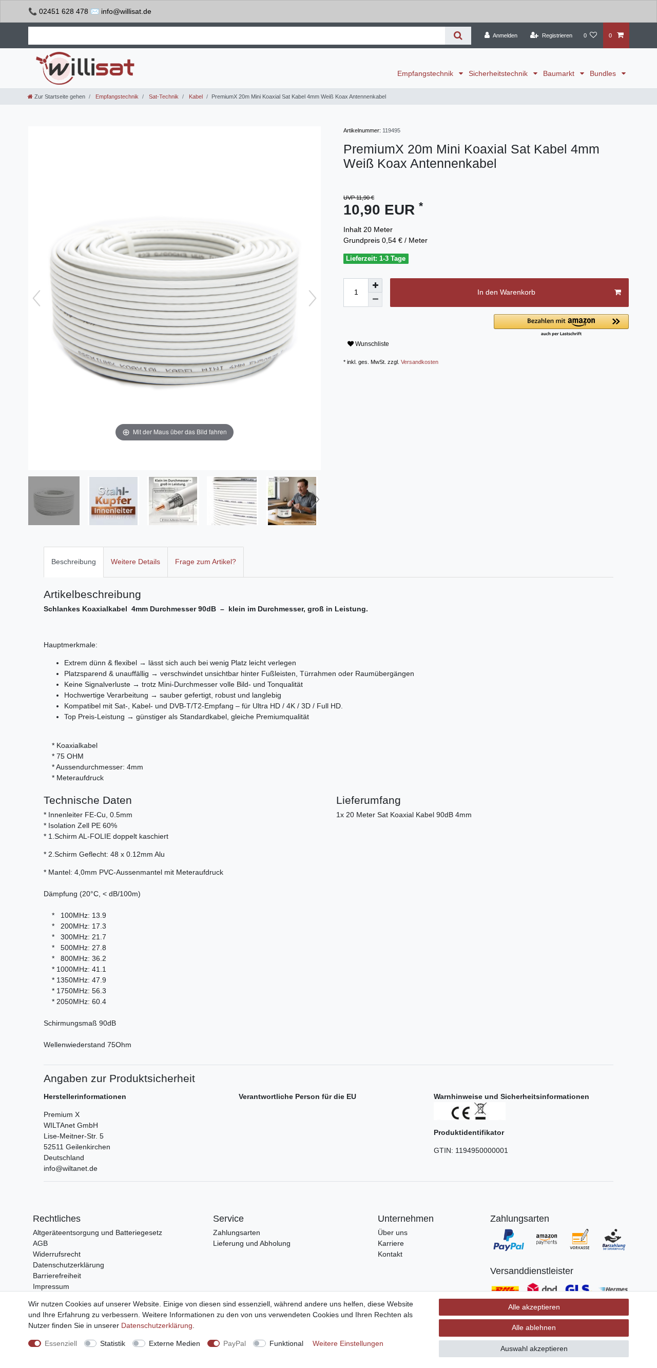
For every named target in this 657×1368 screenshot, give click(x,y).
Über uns (393, 1232)
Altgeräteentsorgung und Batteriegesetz (97, 1232)
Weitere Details (135, 561)
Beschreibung (73, 561)
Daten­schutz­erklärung (156, 1325)
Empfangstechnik (426, 73)
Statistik (112, 1343)
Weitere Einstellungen (348, 1343)
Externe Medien (174, 1343)
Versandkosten (419, 362)
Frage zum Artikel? (205, 561)
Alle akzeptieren (534, 1307)
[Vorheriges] (36, 298)
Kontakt (390, 1254)
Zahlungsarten (236, 1232)
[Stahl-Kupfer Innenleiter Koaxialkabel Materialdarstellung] (113, 502)
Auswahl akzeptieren (534, 1348)
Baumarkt (559, 73)
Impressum (51, 1286)
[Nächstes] (312, 298)
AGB (40, 1243)
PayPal (234, 1343)
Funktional (286, 1343)
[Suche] (458, 36)
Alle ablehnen (534, 1327)
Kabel (195, 96)
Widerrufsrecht (57, 1254)
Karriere (391, 1243)
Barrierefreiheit (57, 1275)
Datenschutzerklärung (68, 1265)
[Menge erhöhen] (375, 285)
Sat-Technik (163, 96)
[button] (561, 325)
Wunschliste (371, 344)
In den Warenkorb (506, 292)
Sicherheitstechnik (499, 73)
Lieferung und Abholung (252, 1243)
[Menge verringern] (375, 300)
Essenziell (61, 1343)
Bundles (604, 73)
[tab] (74, 562)
